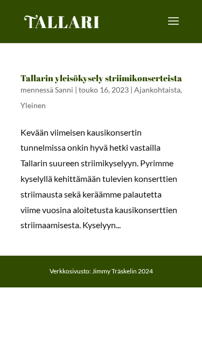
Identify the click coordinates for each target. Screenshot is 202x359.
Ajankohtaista (157, 89)
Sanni (64, 89)
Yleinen (33, 105)
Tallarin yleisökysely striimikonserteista (101, 78)
